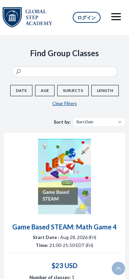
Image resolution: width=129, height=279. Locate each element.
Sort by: (62, 122)
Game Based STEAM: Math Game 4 (64, 227)
